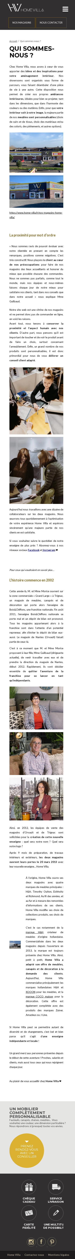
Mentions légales (58, 1254)
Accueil (13, 41)
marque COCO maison (39, 996)
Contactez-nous (34, 1254)
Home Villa (13, 1254)
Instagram (48, 550)
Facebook (33, 550)
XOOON (30, 991)
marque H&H (34, 932)
